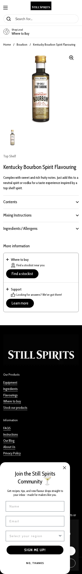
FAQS (7, 428)
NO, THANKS (35, 563)
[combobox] (33, 536)
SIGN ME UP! (35, 550)
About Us (9, 447)
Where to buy (12, 401)
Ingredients (10, 389)
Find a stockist (22, 273)
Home (7, 44)
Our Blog (8, 440)
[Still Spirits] (41, 6)
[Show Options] (60, 536)
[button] (41, 202)
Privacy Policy (12, 453)
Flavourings (10, 395)
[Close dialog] (64, 467)
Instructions (10, 434)
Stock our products (15, 408)
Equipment (10, 382)
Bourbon (22, 44)
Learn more (20, 303)
